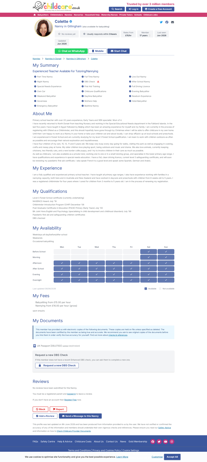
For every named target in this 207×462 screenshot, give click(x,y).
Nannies (68, 15)
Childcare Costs (83, 441)
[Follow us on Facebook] (152, 441)
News (123, 441)
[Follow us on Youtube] (165, 441)
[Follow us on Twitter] (159, 441)
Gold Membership (138, 441)
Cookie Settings (131, 450)
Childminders (56, 15)
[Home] (35, 15)
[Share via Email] (172, 22)
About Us (99, 441)
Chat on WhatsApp (73, 51)
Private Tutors (126, 15)
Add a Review (46, 416)
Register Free (70, 400)
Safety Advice (164, 428)
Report (60, 409)
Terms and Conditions (79, 450)
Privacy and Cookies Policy (107, 450)
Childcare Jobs (150, 15)
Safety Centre (48, 441)
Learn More (122, 457)
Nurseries (78, 15)
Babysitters (43, 15)
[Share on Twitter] (161, 22)
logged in (71, 394)
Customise (157, 457)
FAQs (35, 441)
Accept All (172, 457)
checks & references (118, 335)
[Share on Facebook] (167, 22)
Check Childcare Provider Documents (74, 431)
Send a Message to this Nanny (82, 416)
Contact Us (112, 441)
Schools (138, 15)
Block (42, 409)
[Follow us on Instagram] (171, 441)
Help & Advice (64, 441)
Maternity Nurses (109, 15)
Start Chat (120, 51)
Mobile (99, 51)
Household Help (92, 15)
